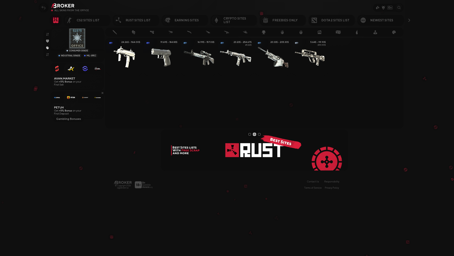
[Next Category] (409, 20)
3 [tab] (260, 134)
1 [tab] (250, 134)
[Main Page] (123, 182)
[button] (102, 93)
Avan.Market (64, 78)
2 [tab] (255, 134)
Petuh (59, 107)
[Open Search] (399, 7)
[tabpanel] (174, 150)
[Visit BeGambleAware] (144, 184)
